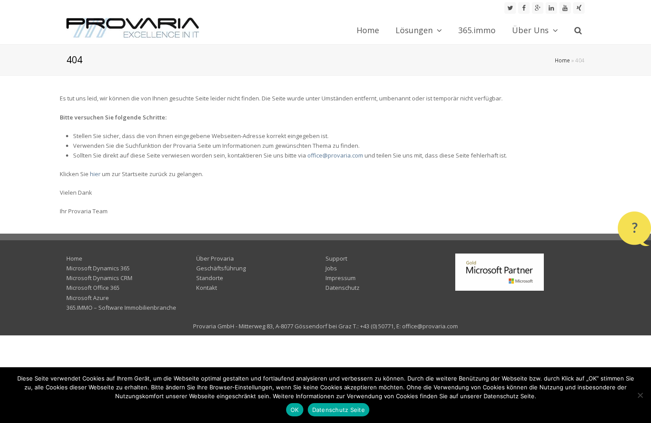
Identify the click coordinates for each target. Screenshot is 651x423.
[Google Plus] (537, 8)
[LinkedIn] (551, 8)
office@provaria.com (335, 155)
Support (336, 258)
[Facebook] (524, 8)
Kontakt (206, 288)
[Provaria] (132, 27)
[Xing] (579, 8)
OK (295, 409)
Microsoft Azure (87, 298)
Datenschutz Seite (338, 409)
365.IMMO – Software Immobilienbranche (121, 307)
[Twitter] (510, 8)
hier (95, 174)
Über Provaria (215, 258)
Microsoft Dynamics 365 (98, 268)
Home (562, 60)
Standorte (209, 278)
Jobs (331, 268)
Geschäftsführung (221, 268)
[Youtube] (565, 8)
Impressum (341, 278)
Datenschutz (343, 288)
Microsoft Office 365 (93, 288)
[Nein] (640, 395)
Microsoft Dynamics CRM (99, 278)
